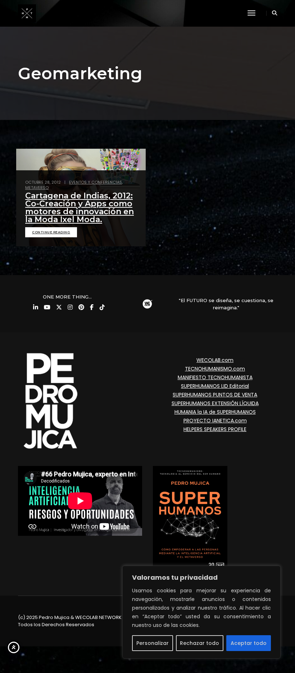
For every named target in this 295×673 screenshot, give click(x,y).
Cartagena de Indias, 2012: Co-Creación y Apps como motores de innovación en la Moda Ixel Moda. (79, 207)
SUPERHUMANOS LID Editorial (215, 386)
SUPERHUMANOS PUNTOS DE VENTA (215, 394)
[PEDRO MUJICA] (27, 13)
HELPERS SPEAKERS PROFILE (214, 429)
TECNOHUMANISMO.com (215, 368)
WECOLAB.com (214, 360)
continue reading (51, 232)
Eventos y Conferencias (95, 182)
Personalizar (152, 643)
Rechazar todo (199, 643)
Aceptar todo (249, 643)
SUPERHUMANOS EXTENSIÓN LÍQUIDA (215, 403)
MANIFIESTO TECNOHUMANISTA (215, 377)
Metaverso (37, 187)
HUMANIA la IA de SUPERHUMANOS (215, 412)
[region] (201, 612)
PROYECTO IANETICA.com (215, 420)
